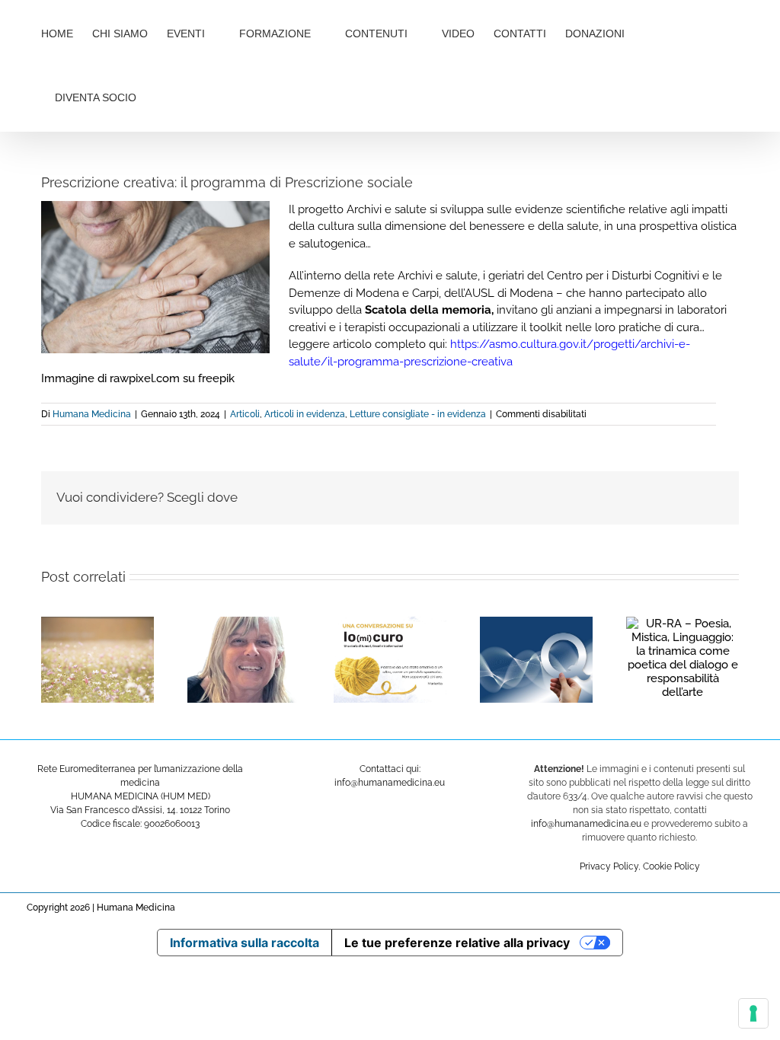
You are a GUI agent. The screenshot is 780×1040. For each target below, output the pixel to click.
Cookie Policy (671, 866)
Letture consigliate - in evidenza (418, 414)
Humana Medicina (92, 414)
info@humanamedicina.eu (586, 823)
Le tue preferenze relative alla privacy (457, 942)
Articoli (245, 414)
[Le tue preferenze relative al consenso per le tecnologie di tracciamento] (753, 1013)
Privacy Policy (609, 866)
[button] (187, 96)
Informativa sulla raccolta (244, 942)
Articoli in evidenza (304, 414)
